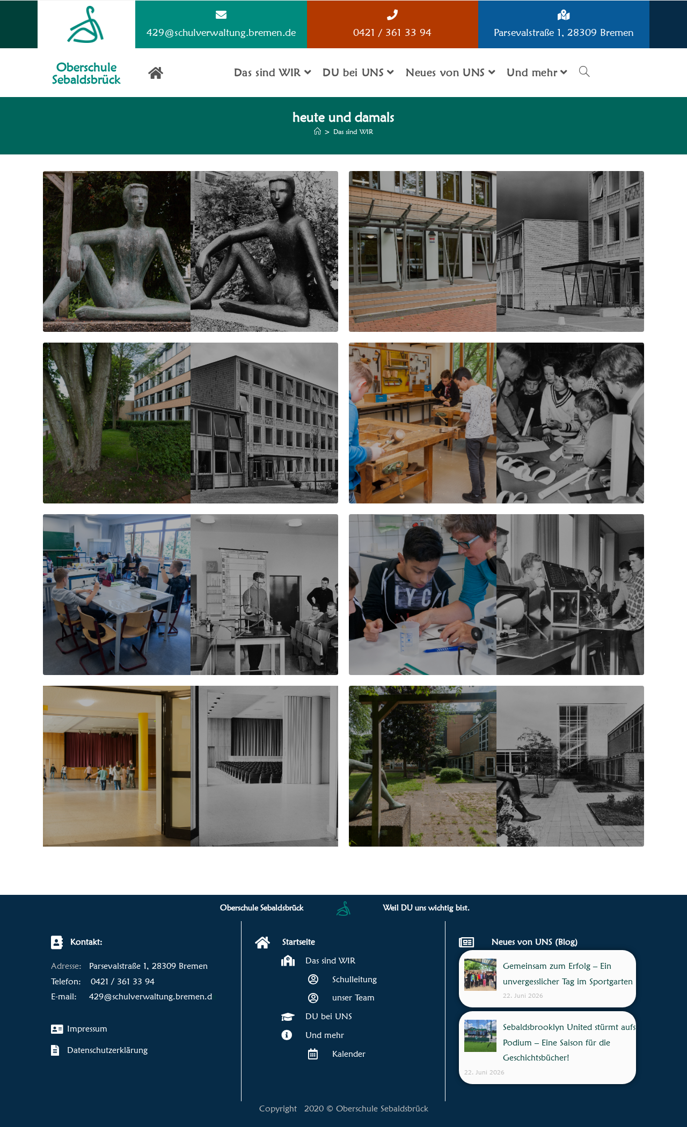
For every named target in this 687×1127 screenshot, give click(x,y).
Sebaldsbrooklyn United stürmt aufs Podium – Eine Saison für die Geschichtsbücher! (569, 1042)
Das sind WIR (353, 131)
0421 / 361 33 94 (392, 32)
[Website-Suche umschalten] (584, 73)
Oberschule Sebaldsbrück (86, 73)
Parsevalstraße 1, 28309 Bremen (564, 32)
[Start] (317, 131)
